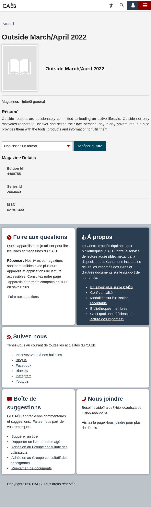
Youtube (22, 381)
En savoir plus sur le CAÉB (111, 287)
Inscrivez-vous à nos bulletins (39, 355)
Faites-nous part (45, 421)
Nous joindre (115, 422)
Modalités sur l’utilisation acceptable (109, 300)
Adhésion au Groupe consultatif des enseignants (39, 460)
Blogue (21, 360)
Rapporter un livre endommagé (35, 442)
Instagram (23, 376)
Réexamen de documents (31, 468)
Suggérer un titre (24, 436)
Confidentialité (101, 292)
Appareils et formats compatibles (33, 282)
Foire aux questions (23, 297)
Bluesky (22, 371)
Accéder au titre (89, 146)
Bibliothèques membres (108, 308)
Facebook (23, 365)
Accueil (8, 24)
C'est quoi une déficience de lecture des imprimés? (112, 316)
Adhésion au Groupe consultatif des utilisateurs (39, 449)
